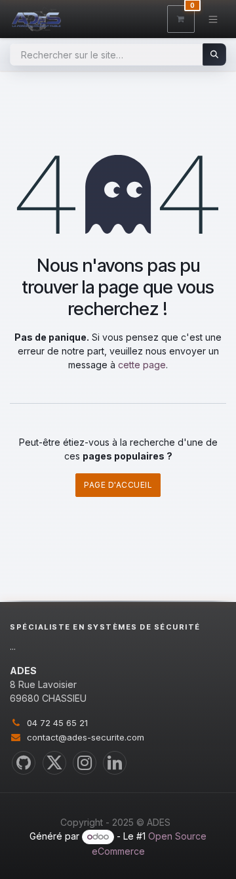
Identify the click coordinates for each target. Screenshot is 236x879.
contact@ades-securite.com (85, 737)
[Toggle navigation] (213, 19)
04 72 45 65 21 (57, 723)
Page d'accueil (118, 485)
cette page (142, 364)
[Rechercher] (215, 54)
